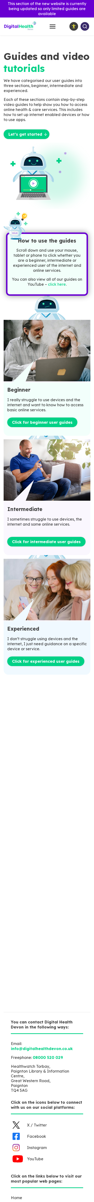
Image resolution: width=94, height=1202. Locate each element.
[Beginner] (47, 351)
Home (16, 1197)
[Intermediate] (47, 470)
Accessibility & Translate (73, 26)
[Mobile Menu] (52, 26)
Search (85, 26)
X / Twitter (37, 1125)
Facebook (36, 1136)
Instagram (37, 1147)
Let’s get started (25, 134)
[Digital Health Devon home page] (20, 29)
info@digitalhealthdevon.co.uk (42, 1048)
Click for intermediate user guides (46, 541)
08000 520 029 (48, 1057)
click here (57, 284)
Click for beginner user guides (42, 422)
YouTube (35, 1158)
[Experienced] (47, 590)
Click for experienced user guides (46, 661)
